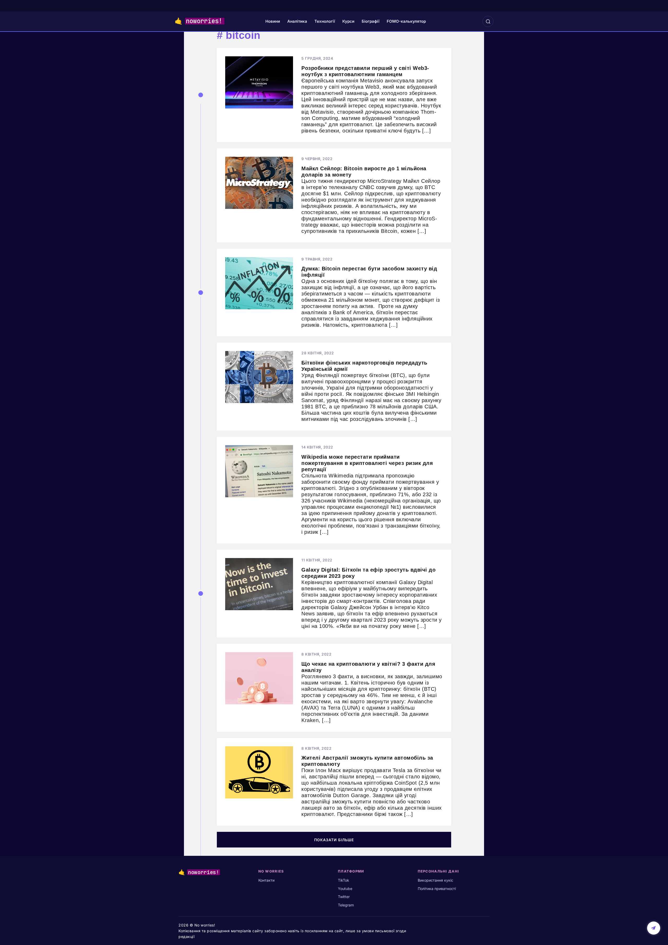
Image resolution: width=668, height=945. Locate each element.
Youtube (345, 888)
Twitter (344, 896)
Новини (272, 21)
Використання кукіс (435, 880)
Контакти (266, 880)
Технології (324, 21)
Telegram (346, 905)
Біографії (370, 21)
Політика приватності (437, 888)
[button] (487, 21)
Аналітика (297, 21)
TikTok (343, 880)
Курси (348, 21)
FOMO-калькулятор (406, 21)
